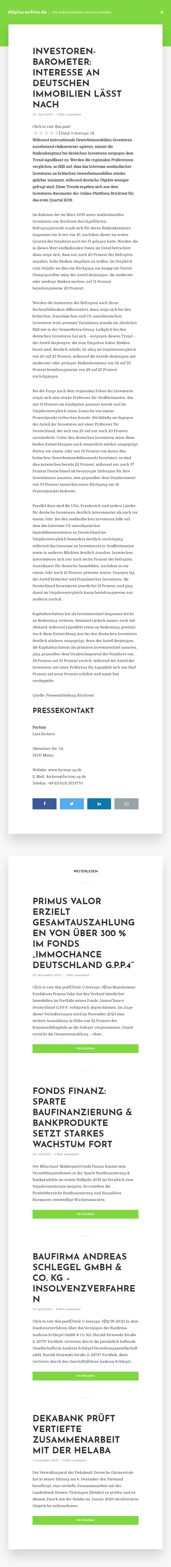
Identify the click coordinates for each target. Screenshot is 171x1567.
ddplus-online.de (27, 12)
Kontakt (99, 12)
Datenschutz (144, 12)
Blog (83, 12)
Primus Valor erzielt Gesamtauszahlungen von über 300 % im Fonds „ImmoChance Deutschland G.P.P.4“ (84, 933)
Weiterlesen (86, 1049)
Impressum (120, 12)
